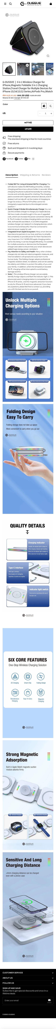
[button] (5, 3)
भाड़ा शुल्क (17, 98)
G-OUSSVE (11, 1014)
